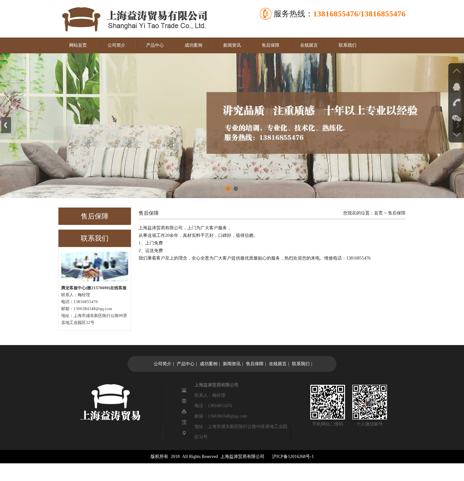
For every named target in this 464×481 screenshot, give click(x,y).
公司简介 (116, 45)
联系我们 (347, 45)
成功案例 (193, 45)
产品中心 (155, 45)
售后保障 (270, 45)
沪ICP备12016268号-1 (293, 456)
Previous (6, 125)
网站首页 (78, 45)
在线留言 (309, 45)
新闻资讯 (232, 45)
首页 (378, 213)
